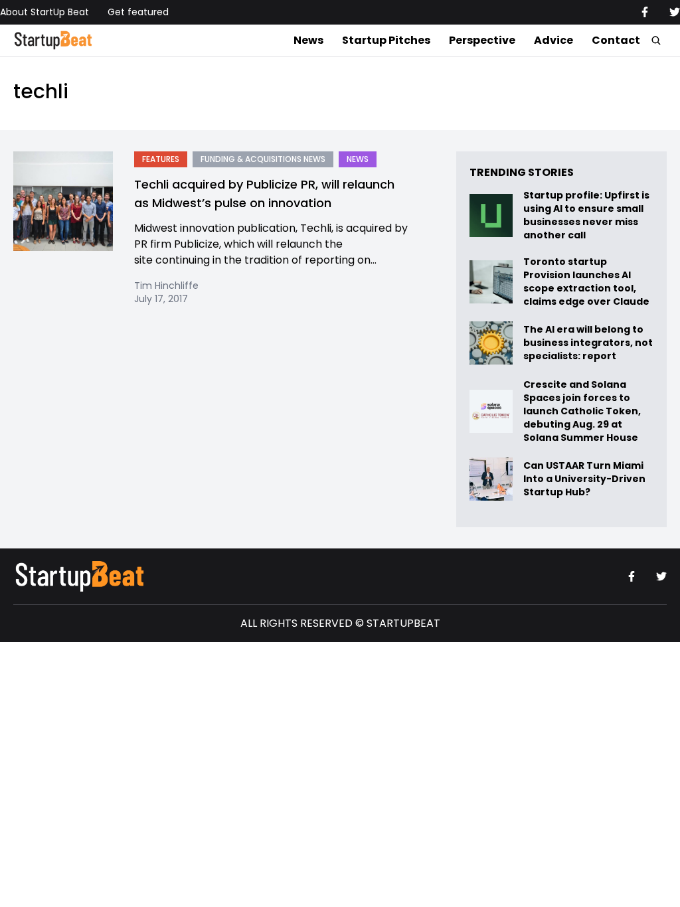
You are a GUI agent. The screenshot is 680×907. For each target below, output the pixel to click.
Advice (553, 40)
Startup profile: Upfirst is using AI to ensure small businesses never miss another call (586, 215)
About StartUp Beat (44, 12)
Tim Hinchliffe (166, 285)
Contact (616, 40)
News (308, 40)
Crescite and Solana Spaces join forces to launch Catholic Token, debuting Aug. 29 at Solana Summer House (582, 411)
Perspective (482, 40)
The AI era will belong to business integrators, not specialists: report (588, 343)
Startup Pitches (386, 40)
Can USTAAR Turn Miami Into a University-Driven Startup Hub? (584, 479)
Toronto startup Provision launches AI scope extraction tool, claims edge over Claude (587, 281)
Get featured (138, 12)
